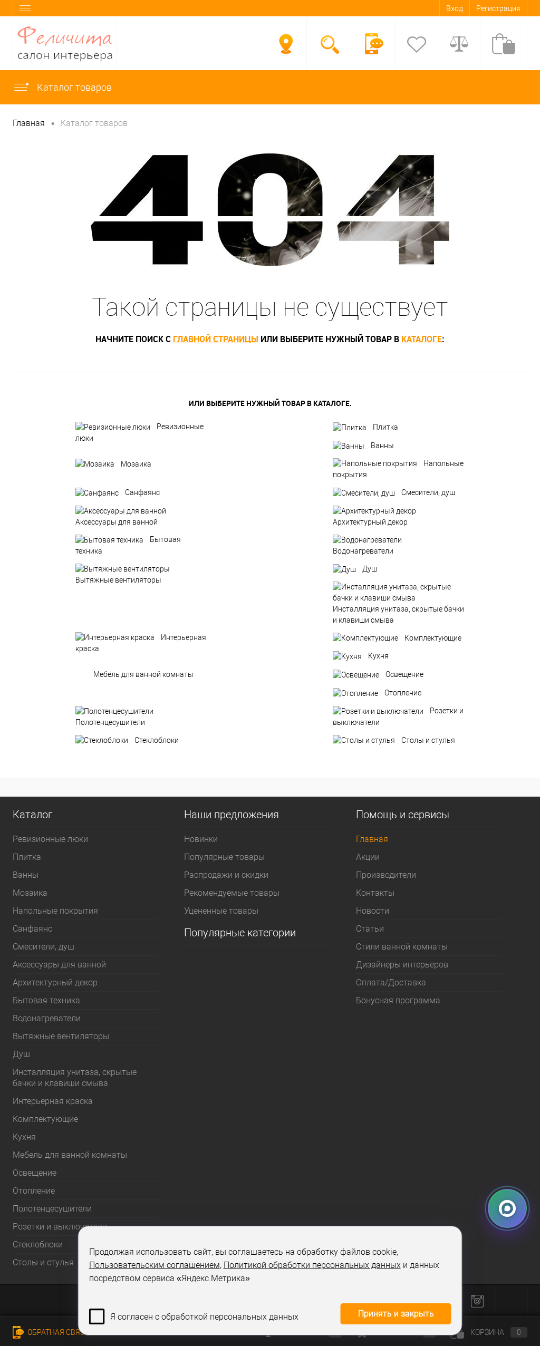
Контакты (375, 893)
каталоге (421, 339)
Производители (386, 875)
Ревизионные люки (139, 432)
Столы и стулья (428, 740)
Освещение (404, 674)
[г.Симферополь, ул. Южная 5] (286, 43)
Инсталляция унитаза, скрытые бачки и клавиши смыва (398, 614)
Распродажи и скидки (226, 875)
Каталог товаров (73, 87)
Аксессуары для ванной (116, 522)
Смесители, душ (428, 492)
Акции (368, 857)
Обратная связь (57, 1332)
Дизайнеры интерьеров (402, 965)
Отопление (402, 693)
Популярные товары (224, 857)
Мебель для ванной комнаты (143, 674)
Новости (372, 911)
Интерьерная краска (140, 643)
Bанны (382, 445)
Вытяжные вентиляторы (118, 580)
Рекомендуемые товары (231, 893)
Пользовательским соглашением (154, 1265)
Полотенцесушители (110, 722)
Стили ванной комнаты (402, 947)
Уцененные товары (221, 911)
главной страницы (215, 339)
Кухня (378, 656)
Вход (454, 8)
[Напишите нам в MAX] (507, 1210)
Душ (369, 569)
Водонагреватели (363, 551)
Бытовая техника (128, 545)
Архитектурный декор (370, 522)
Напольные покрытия (398, 469)
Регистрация (498, 8)
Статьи (370, 929)
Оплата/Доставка (391, 982)
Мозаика (136, 464)
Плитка (385, 427)
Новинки (201, 839)
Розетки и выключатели (398, 716)
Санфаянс (142, 492)
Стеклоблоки (156, 740)
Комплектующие (432, 638)
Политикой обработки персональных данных (312, 1265)
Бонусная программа (398, 1000)
